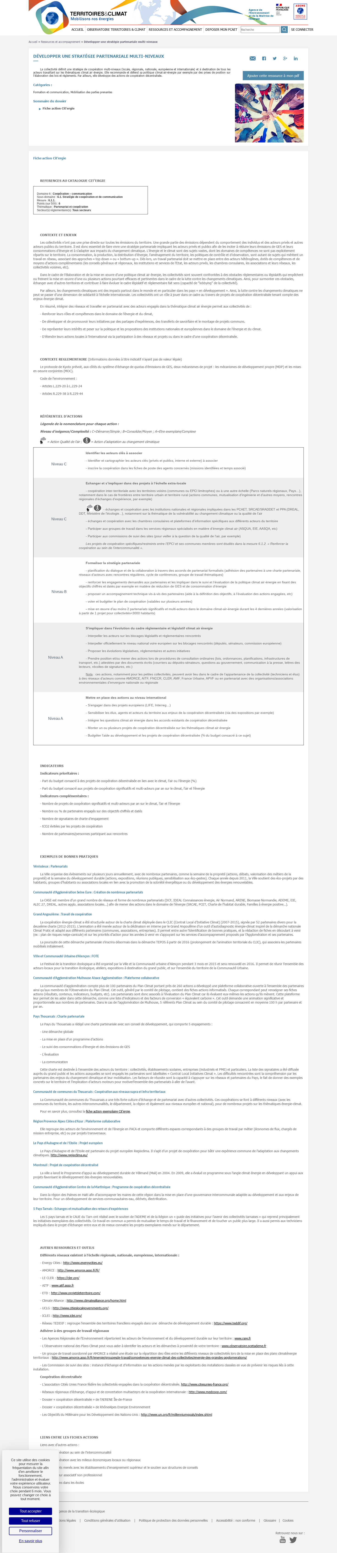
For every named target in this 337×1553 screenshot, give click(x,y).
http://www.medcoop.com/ (208, 1392)
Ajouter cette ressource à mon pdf (273, 76)
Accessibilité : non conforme (235, 1520)
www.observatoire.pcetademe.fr (244, 1346)
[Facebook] (264, 57)
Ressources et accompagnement (60, 41)
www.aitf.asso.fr (63, 1285)
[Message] (252, 57)
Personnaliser (30, 1531)
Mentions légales (64, 1520)
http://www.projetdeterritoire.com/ (75, 1293)
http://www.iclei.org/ (67, 1316)
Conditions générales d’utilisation (107, 1520)
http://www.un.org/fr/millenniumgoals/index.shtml (176, 1415)
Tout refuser (30, 1521)
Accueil (33, 41)
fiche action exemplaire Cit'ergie (108, 1111)
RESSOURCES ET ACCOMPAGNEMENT (175, 29)
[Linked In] (295, 57)
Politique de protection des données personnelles (173, 1520)
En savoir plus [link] (30, 1541)
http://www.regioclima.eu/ (69, 1155)
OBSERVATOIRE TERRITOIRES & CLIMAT (116, 29)
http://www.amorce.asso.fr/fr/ (78, 1270)
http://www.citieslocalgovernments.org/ (80, 1308)
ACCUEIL (78, 29)
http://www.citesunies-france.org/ (204, 1384)
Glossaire (270, 1520)
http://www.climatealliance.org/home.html (96, 1300)
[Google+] (285, 57)
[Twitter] (274, 57)
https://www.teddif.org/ (230, 1323)
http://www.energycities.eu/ (82, 1263)
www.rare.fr (243, 1338)
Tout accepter (30, 1511)
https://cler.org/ (68, 1278)
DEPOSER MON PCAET (221, 29)
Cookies (288, 1520)
